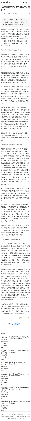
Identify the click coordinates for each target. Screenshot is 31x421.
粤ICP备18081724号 (19, 418)
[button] (25, 2)
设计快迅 (3, 13)
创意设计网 (5, 2)
